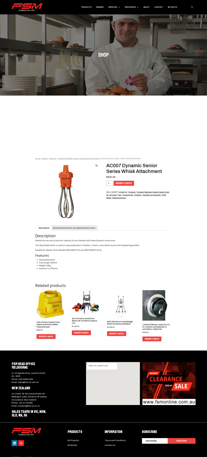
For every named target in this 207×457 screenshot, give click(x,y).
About (146, 7)
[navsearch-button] (192, 7)
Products (86, 7)
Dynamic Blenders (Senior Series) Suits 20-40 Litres (79, 158)
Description (44, 228)
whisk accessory (119, 198)
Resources (130, 7)
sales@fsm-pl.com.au (28, 382)
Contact (158, 7)
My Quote (172, 7)
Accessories (128, 195)
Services (112, 7)
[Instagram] (21, 443)
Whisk (108, 198)
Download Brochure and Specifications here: (74, 228)
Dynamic (53, 158)
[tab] (44, 227)
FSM (164, 195)
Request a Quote (124, 183)
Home (37, 158)
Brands (100, 7)
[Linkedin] (14, 443)
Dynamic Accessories (151, 195)
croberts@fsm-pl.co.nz (29, 406)
